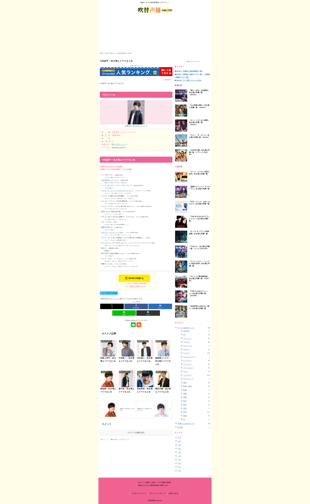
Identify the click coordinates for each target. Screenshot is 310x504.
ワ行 (179, 471)
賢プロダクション (118, 144)
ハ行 (179, 456)
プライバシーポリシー (157, 493)
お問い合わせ (174, 493)
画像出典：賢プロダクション (135, 126)
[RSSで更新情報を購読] (138, 324)
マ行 (179, 460)
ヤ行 (179, 463)
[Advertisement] (155, 33)
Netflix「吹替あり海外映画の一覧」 (190, 71)
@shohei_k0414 (118, 147)
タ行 (179, 449)
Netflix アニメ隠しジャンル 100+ (189, 80)
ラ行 (179, 467)
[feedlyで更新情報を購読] (133, 324)
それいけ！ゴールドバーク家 (111, 232)
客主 (103, 248)
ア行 (179, 438)
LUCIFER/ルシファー (108, 180)
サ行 (179, 445)
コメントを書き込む (136, 432)
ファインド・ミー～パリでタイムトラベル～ (117, 190)
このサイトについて (139, 493)
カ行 (179, 441)
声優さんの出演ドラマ (109, 293)
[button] (148, 313)
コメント (115, 299)
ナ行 (179, 452)
